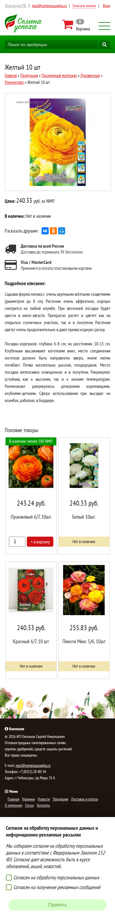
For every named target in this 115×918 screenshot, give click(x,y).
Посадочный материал (59, 75)
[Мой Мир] (61, 230)
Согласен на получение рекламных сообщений (56, 887)
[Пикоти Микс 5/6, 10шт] (84, 620)
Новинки (28, 799)
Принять (57, 904)
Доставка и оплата (84, 799)
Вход (106, 5)
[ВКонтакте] (45, 230)
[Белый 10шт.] (84, 495)
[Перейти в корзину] (76, 24)
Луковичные (90, 75)
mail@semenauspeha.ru (49, 5)
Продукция (29, 75)
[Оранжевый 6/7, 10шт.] (31, 495)
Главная (11, 75)
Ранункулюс (14, 82)
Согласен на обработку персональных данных (56, 877)
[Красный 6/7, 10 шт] (31, 620)
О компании (13, 805)
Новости (44, 799)
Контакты (43, 805)
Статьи (29, 805)
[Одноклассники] (53, 230)
